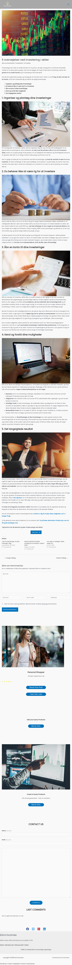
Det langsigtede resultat (13, 93)
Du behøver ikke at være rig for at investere (20, 86)
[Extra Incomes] (7, 4)
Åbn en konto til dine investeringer (16, 88)
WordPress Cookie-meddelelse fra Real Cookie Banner (17, 964)
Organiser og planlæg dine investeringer (19, 84)
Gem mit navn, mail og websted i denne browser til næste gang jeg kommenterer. (30, 604)
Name (6, 831)
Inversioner (19, 63)
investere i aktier (50, 221)
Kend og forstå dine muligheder (16, 91)
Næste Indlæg (62, 558)
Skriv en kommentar (8, 63)
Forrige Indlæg (10, 558)
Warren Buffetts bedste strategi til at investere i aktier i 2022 (34, 543)
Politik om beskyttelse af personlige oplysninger (36, 949)
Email (6, 840)
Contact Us (36, 903)
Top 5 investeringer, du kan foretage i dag (11, 542)
